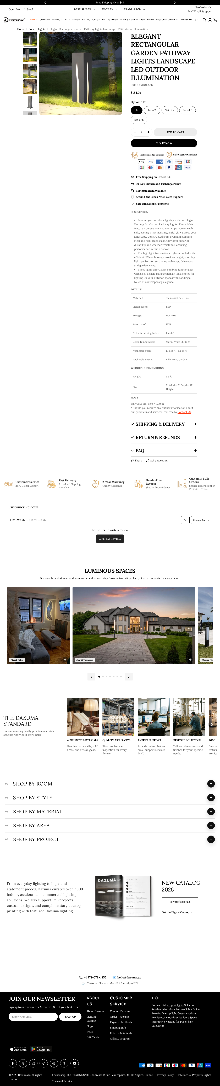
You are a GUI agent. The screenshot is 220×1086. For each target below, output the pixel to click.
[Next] (129, 676)
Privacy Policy (165, 1075)
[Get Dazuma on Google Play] (41, 1049)
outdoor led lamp (178, 1017)
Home (20, 29)
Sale (32, 20)
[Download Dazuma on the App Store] (18, 1049)
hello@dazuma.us (126, 977)
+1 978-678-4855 (92, 977)
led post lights (175, 1005)
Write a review (110, 538)
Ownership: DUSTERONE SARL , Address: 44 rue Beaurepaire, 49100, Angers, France (102, 1075)
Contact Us (184, 412)
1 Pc (136, 110)
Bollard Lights (37, 29)
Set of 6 (187, 110)
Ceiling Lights (90, 20)
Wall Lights (71, 20)
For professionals (180, 901)
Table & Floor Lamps (131, 20)
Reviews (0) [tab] (17, 520)
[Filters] (185, 520)
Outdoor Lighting (50, 20)
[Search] (204, 20)
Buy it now (164, 143)
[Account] (210, 20)
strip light (171, 1013)
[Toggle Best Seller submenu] (94, 9)
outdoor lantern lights (178, 1009)
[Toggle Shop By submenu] (116, 9)
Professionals (203, 7)
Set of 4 (169, 110)
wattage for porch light (179, 1021)
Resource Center (165, 20)
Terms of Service (62, 1081)
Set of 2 (152, 110)
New (149, 20)
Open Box (14, 9)
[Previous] (91, 676)
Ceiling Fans (109, 20)
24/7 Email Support (199, 11)
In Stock (29, 9)
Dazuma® (24, 1075)
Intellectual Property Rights (194, 1075)
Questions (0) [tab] (37, 520)
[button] (45, 3)
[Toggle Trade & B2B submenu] (144, 9)
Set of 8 (139, 119)
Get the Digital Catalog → (177, 912)
